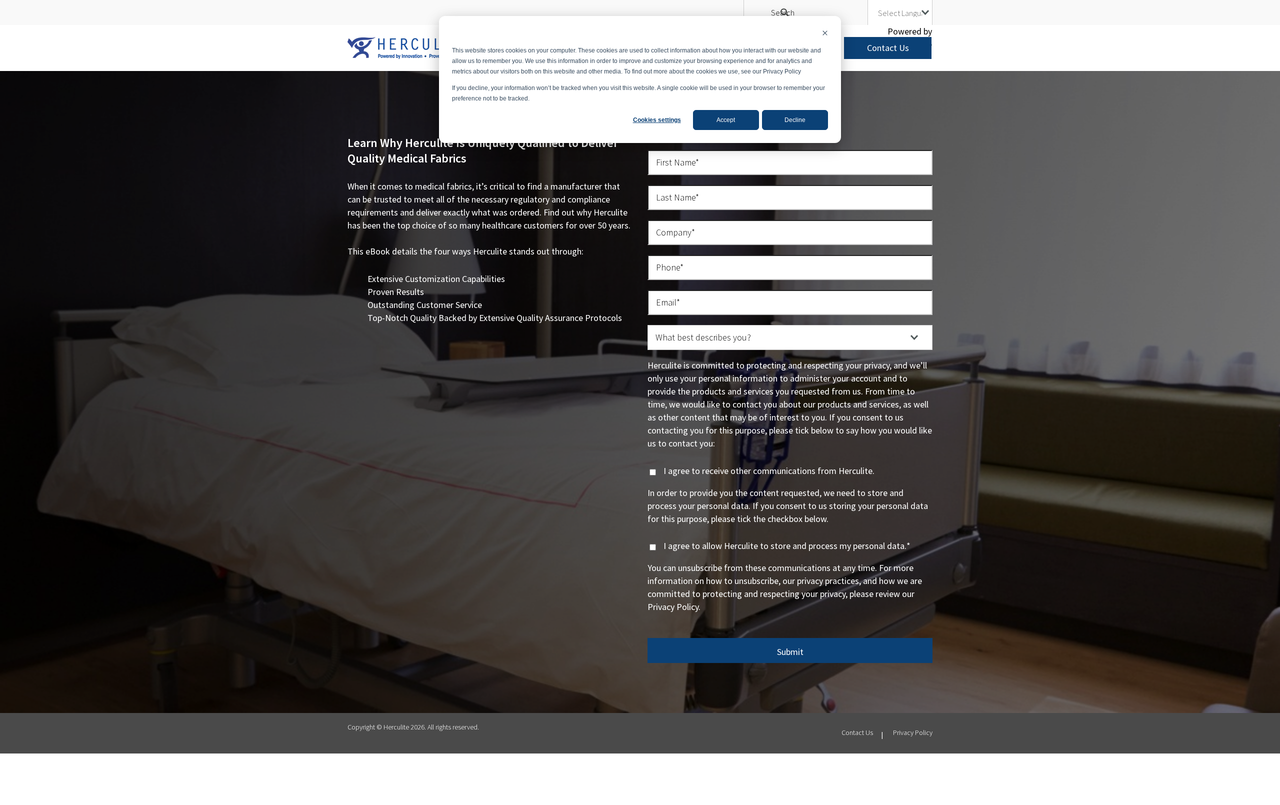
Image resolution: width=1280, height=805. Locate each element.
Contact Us (888, 48)
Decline (795, 120)
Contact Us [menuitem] (857, 732)
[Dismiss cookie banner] (825, 34)
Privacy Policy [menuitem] (912, 732)
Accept (725, 120)
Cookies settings (657, 120)
